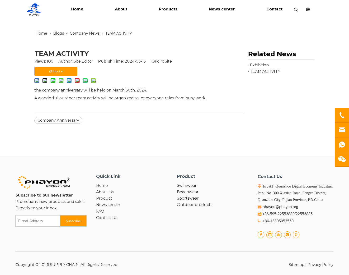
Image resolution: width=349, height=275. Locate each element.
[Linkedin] (269, 234)
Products (168, 9)
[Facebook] (261, 234)
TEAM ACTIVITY (265, 71)
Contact (274, 9)
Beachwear (187, 192)
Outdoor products (194, 204)
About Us (105, 192)
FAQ (100, 211)
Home (77, 9)
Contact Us (106, 217)
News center (222, 9)
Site (168, 61)
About (121, 9)
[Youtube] (278, 234)
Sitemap (296, 264)
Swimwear (187, 185)
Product (104, 198)
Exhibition (259, 65)
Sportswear (188, 198)
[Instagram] (287, 234)
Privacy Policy (320, 264)
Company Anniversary (58, 120)
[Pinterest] (296, 234)
